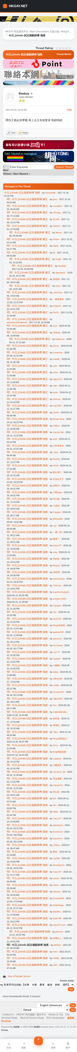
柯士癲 (56, 499)
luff (54, 798)
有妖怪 (56, 559)
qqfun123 (57, 379)
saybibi (56, 858)
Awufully (62, 266)
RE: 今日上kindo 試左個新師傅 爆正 (27, 199)
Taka (55, 732)
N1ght (58, 259)
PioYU (56, 312)
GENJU (56, 226)
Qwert (56, 412)
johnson (59, 931)
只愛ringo (57, 492)
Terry (55, 745)
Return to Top (56, 1014)
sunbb (56, 685)
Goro (57, 286)
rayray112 (58, 785)
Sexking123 (58, 865)
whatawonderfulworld (17, 322)
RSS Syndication (55, 1018)
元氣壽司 (57, 765)
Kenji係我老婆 (59, 752)
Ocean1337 (58, 692)
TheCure (57, 585)
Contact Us (8, 1014)
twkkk (56, 885)
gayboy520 (58, 632)
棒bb (55, 852)
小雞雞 (56, 665)
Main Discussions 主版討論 (44, 31)
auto (55, 366)
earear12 (57, 638)
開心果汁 (57, 472)
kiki (54, 805)
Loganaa (57, 758)
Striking (56, 332)
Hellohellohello (59, 712)
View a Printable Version (19, 976)
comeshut (57, 352)
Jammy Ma (58, 432)
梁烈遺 (56, 718)
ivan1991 (57, 405)
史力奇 (56, 219)
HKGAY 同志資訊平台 (16, 31)
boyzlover (57, 838)
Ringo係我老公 (60, 738)
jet (54, 252)
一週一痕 (57, 532)
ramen (56, 878)
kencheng (57, 645)
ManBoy (57, 911)
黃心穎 (56, 792)
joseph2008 (58, 898)
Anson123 (57, 832)
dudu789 (57, 918)
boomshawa (59, 579)
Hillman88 (57, 678)
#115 (69, 110)
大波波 (56, 505)
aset (55, 326)
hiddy (55, 812)
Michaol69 (58, 519)
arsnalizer (57, 206)
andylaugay (58, 905)
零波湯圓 (57, 778)
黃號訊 (56, 725)
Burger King (58, 419)
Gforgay (57, 212)
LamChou (57, 292)
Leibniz (56, 425)
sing (55, 552)
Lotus (55, 452)
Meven (58, 232)
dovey (56, 346)
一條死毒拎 (58, 299)
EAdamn (57, 306)
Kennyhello (50, 193)
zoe (54, 525)
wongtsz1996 (59, 599)
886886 (56, 572)
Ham (55, 951)
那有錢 (56, 279)
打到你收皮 (58, 446)
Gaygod (57, 512)
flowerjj (56, 459)
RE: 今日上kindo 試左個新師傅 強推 (27, 412)
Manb (55, 246)
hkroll (55, 465)
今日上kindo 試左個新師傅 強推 (22, 192)
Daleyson (60, 339)
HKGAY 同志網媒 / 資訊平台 (31, 1014)
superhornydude (61, 592)
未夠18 (56, 485)
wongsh (56, 658)
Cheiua (56, 845)
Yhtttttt (56, 958)
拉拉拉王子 (58, 479)
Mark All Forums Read (32, 1018)
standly (56, 359)
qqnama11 (60, 272)
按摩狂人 (57, 938)
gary (55, 199)
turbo (55, 372)
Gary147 (57, 545)
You (54, 612)
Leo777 (56, 652)
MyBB (16, 1027)
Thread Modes (63, 54)
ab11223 (57, 619)
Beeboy (24, 93)
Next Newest (20, 173)
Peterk (56, 239)
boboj (55, 672)
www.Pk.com (59, 925)
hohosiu (56, 399)
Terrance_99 (59, 772)
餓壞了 (56, 539)
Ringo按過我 (59, 625)
